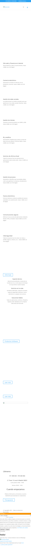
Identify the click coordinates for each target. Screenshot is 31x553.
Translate (11, 517)
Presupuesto (9, 500)
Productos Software (11, 341)
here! (22, 543)
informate (8, 275)
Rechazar (2, 529)
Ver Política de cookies (22, 527)
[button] (15, 540)
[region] (15, 27)
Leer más (8, 382)
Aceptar (7, 529)
